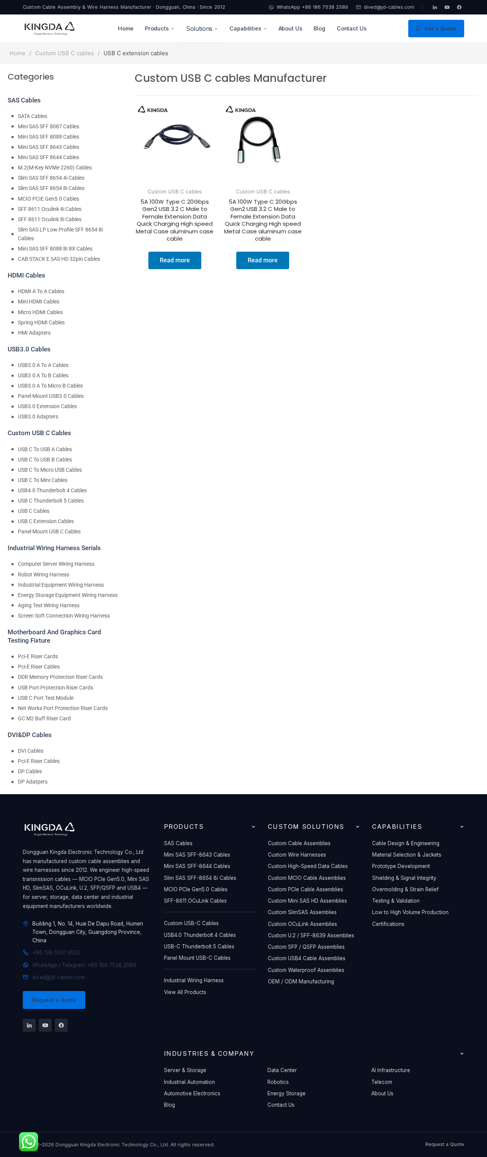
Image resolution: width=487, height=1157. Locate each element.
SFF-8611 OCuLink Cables (195, 901)
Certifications (388, 924)
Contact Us (352, 28)
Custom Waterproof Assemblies (306, 970)
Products (157, 28)
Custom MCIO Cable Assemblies (307, 878)
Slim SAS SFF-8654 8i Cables (200, 878)
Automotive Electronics (192, 1093)
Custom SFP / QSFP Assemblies (306, 947)
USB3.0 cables (29, 349)
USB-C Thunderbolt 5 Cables (199, 946)
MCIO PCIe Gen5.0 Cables (196, 889)
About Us (290, 28)
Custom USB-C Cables (191, 923)
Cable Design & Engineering (405, 843)
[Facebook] (459, 7)
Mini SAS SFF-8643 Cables (197, 855)
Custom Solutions (306, 826)
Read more (175, 260)
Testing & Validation (396, 901)
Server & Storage (185, 1070)
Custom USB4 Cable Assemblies (306, 958)
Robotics (278, 1082)
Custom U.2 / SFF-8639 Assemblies (311, 935)
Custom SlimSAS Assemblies (302, 912)
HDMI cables (26, 275)
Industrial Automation (189, 1082)
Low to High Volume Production (410, 912)
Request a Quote (54, 1000)
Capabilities (245, 28)
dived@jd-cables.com (389, 7)
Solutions (199, 28)
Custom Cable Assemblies (299, 843)
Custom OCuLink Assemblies (302, 924)
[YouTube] (447, 7)
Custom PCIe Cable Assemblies (305, 889)
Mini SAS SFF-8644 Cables (197, 866)
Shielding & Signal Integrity (404, 878)
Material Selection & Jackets (406, 855)
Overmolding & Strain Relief (405, 889)
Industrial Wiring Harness (194, 980)
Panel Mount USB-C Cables (197, 958)
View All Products (185, 992)
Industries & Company (209, 1053)
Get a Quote (440, 28)
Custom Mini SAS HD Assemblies (307, 901)
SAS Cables (178, 843)
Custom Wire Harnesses (297, 855)
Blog (319, 28)
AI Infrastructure (390, 1070)
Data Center (282, 1070)
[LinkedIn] (435, 7)
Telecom (381, 1082)
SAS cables (24, 100)
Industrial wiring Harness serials (54, 548)
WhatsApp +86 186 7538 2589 (312, 7)
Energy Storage (286, 1093)
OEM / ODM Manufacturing (301, 981)
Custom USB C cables (64, 53)
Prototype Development (401, 866)
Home (125, 28)
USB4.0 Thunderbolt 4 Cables (200, 935)
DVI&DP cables (30, 735)
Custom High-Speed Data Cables (308, 866)
